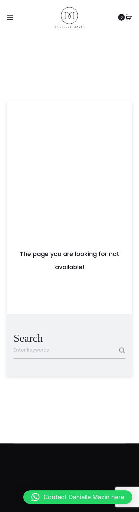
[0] (129, 17)
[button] (77, 497)
